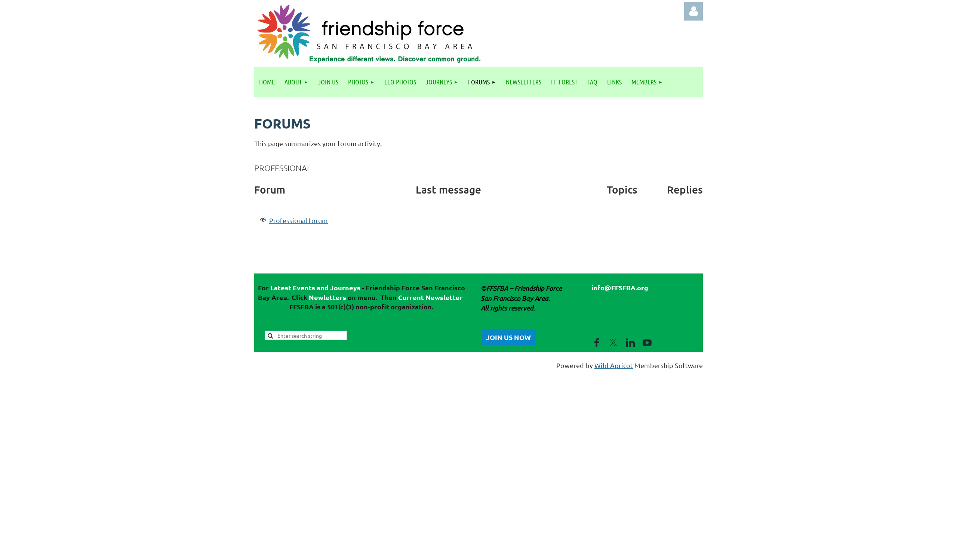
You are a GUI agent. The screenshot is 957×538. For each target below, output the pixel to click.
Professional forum (298, 220)
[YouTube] (647, 342)
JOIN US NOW (508, 337)
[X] (613, 342)
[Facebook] (596, 342)
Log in (693, 11)
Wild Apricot (613, 365)
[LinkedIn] (630, 342)
